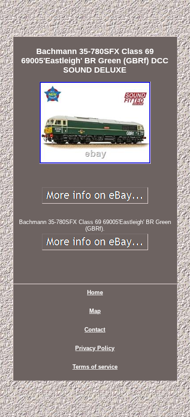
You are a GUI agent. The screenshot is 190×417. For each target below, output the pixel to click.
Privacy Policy (94, 348)
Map (95, 311)
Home (95, 292)
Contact (94, 329)
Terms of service (95, 366)
